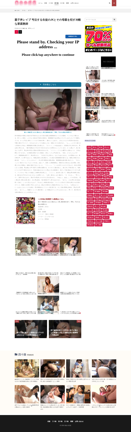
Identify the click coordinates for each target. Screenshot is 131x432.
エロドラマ (91, 151)
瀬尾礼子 (111, 213)
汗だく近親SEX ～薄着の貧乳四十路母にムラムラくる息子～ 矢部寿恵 (78, 406)
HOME (18, 10)
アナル (97, 195)
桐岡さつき (107, 202)
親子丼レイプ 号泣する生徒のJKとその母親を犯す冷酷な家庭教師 (43, 10)
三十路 (51, 3)
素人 (90, 184)
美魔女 (95, 158)
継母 (108, 173)
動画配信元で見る (73, 36)
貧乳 (90, 158)
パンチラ (104, 195)
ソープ (90, 213)
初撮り (102, 158)
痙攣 (110, 151)
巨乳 (90, 147)
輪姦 (106, 176)
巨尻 (101, 147)
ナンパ (110, 165)
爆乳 (90, 154)
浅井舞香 (111, 195)
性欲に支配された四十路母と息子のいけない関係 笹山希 (78, 380)
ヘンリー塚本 (91, 169)
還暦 (67, 3)
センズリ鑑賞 (99, 221)
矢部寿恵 (99, 210)
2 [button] (20, 32)
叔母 (102, 173)
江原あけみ (91, 224)
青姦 (103, 184)
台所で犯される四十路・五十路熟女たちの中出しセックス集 (104, 380)
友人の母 (104, 165)
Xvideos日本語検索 (90, 140)
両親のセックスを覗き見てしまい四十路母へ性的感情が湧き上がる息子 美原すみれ (52, 407)
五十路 (62, 3)
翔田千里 (91, 180)
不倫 (105, 151)
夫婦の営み (91, 165)
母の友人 (104, 213)
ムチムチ (107, 147)
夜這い (103, 169)
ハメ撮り (97, 162)
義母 (111, 154)
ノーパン (91, 191)
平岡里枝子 (99, 202)
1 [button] (16, 32)
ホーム (40, 3)
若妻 (45, 3)
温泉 (97, 173)
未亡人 (103, 162)
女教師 (102, 180)
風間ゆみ (91, 195)
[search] (114, 20)
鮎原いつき (99, 217)
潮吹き (110, 162)
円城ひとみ (96, 184)
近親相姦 (99, 151)
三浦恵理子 (98, 191)
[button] (86, 232)
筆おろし (108, 158)
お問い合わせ (75, 3)
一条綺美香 (91, 202)
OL (108, 184)
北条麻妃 (106, 210)
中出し (95, 147)
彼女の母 (91, 206)
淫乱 (98, 165)
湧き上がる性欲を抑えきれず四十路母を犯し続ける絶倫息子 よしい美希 (52, 380)
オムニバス (99, 176)
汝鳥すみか (91, 221)
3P (30, 28)
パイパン (91, 173)
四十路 (57, 3)
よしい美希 (91, 210)
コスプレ (107, 217)
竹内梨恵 (106, 191)
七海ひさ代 (91, 217)
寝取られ (96, 154)
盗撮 (110, 169)
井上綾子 (104, 206)
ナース (97, 206)
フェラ (109, 180)
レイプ (33, 28)
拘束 (97, 180)
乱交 (111, 176)
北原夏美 (97, 213)
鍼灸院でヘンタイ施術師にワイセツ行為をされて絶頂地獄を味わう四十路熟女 (27, 380)
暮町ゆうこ (108, 221)
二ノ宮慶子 (99, 224)
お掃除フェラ (104, 154)
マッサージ (91, 176)
